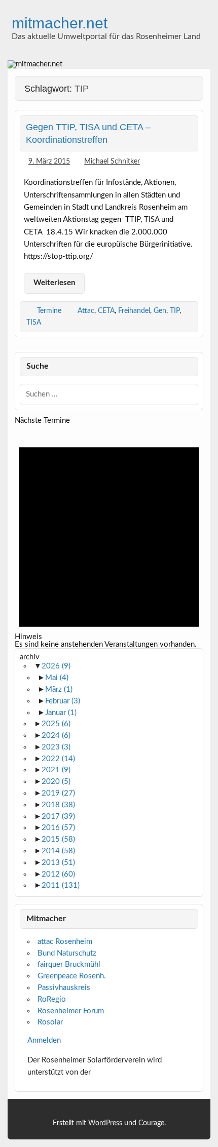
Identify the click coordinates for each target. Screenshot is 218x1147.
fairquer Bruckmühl (69, 964)
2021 (56, 770)
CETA (106, 310)
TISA (33, 322)
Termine (49, 310)
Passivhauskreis (64, 988)
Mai (56, 678)
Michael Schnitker (112, 161)
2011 (61, 885)
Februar (62, 701)
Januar (61, 713)
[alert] (109, 536)
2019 (58, 793)
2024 (56, 735)
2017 (58, 816)
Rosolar (50, 1022)
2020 (56, 781)
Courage (151, 1123)
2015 (58, 839)
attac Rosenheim (65, 941)
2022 (58, 759)
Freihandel (134, 310)
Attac (86, 310)
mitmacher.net (59, 22)
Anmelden (44, 1040)
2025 (56, 724)
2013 (58, 862)
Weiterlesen (54, 283)
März (58, 689)
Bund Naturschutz (67, 953)
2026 (56, 666)
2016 (58, 828)
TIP (174, 310)
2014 (58, 851)
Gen (160, 310)
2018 (58, 805)
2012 (58, 874)
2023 (56, 747)
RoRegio (52, 999)
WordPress (105, 1123)
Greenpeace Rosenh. (72, 976)
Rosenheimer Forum (71, 1011)
